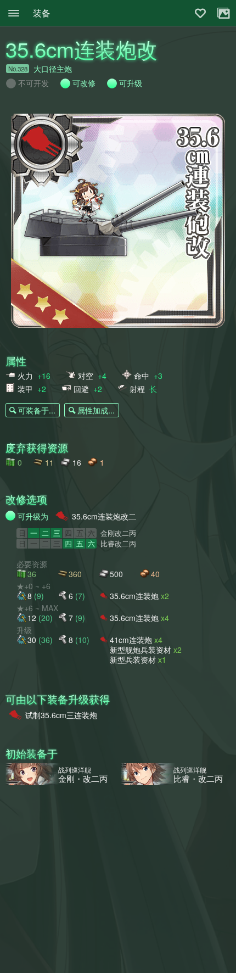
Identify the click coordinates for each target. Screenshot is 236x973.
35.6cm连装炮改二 (104, 516)
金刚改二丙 (118, 533)
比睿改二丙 (118, 544)
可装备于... (36, 410)
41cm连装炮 (136, 639)
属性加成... (96, 410)
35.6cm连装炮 (139, 595)
